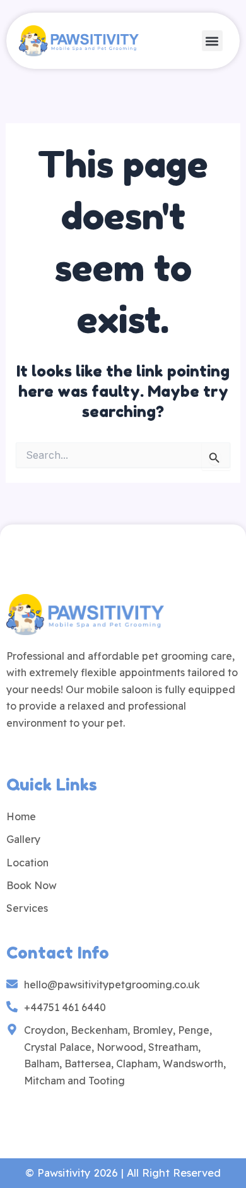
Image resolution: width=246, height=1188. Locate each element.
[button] (212, 40)
